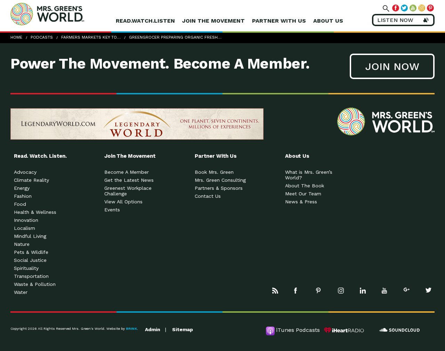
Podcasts (42, 37)
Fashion (23, 196)
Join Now (392, 66)
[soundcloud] (400, 330)
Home (16, 37)
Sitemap (182, 329)
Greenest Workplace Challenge (128, 190)
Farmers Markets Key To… (91, 37)
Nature (22, 244)
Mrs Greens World (62, 13)
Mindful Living (30, 236)
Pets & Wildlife (31, 252)
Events (112, 209)
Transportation (31, 276)
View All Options (123, 201)
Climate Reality (31, 180)
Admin (152, 329)
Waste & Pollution (35, 284)
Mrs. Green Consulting (220, 180)
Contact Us (208, 196)
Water (20, 292)
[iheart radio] (344, 330)
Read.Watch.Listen (145, 20)
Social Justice (30, 260)
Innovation (26, 220)
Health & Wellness (35, 212)
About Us (328, 20)
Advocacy (25, 172)
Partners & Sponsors (219, 188)
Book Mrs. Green (214, 172)
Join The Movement (213, 20)
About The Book (304, 185)
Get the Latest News (129, 180)
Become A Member (126, 172)
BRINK (131, 328)
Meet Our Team (303, 193)
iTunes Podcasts (298, 330)
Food (20, 204)
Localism (24, 228)
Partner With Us (279, 20)
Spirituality (26, 268)
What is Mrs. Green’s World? (308, 174)
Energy (22, 188)
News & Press (301, 201)
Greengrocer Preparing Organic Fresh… (175, 37)
